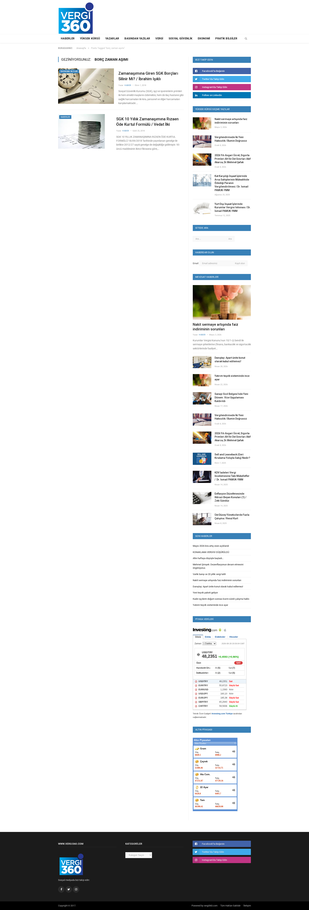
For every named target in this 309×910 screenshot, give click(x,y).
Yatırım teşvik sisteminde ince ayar (232, 377)
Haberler (68, 38)
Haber (127, 85)
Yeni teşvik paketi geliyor (205, 592)
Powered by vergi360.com (204, 905)
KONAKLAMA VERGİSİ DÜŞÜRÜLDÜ (211, 552)
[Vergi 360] (77, 16)
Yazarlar (112, 38)
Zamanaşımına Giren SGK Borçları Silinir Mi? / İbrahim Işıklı (148, 76)
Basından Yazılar (137, 38)
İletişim (247, 905)
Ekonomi (204, 38)
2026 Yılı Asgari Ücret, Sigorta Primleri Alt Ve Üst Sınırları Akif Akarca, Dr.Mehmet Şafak (233, 159)
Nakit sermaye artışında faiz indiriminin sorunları (231, 121)
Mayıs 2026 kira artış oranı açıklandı (211, 546)
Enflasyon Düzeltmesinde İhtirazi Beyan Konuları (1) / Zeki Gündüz (230, 497)
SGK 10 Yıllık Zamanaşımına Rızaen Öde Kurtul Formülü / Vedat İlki (147, 122)
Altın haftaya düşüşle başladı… (208, 558)
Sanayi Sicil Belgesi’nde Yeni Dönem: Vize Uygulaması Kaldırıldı (231, 397)
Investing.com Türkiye (222, 713)
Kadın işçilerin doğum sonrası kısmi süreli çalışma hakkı (221, 599)
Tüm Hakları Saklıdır (230, 905)
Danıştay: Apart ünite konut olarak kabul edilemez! (230, 359)
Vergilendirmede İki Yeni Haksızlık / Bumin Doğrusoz (231, 139)
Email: (196, 263)
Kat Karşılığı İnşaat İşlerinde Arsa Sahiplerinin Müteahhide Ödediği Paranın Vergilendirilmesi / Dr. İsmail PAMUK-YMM (232, 183)
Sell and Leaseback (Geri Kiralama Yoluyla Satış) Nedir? (232, 456)
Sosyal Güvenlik (181, 38)
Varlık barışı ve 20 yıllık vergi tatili (209, 574)
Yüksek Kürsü (90, 38)
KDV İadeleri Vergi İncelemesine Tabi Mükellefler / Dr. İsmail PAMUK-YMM (232, 476)
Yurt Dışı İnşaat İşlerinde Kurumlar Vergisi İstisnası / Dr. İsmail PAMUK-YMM (233, 207)
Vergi (159, 38)
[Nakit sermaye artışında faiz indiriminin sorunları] (222, 302)
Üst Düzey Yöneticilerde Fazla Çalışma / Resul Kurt (232, 516)
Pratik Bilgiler (226, 38)
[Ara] (246, 38)
